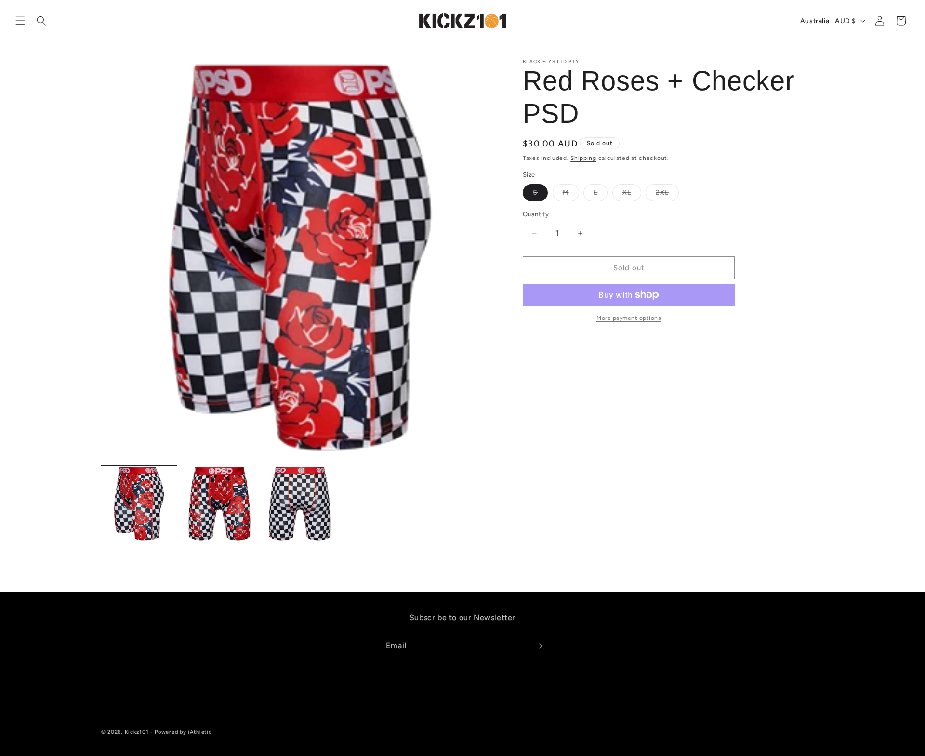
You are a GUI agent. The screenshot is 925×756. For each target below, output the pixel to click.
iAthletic (199, 732)
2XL (667, 194)
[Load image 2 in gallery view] (219, 504)
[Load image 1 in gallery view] (139, 504)
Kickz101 (137, 732)
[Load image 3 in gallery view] (300, 504)
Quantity (536, 214)
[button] (20, 20)
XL (631, 194)
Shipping (583, 158)
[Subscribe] (538, 646)
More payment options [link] (628, 318)
